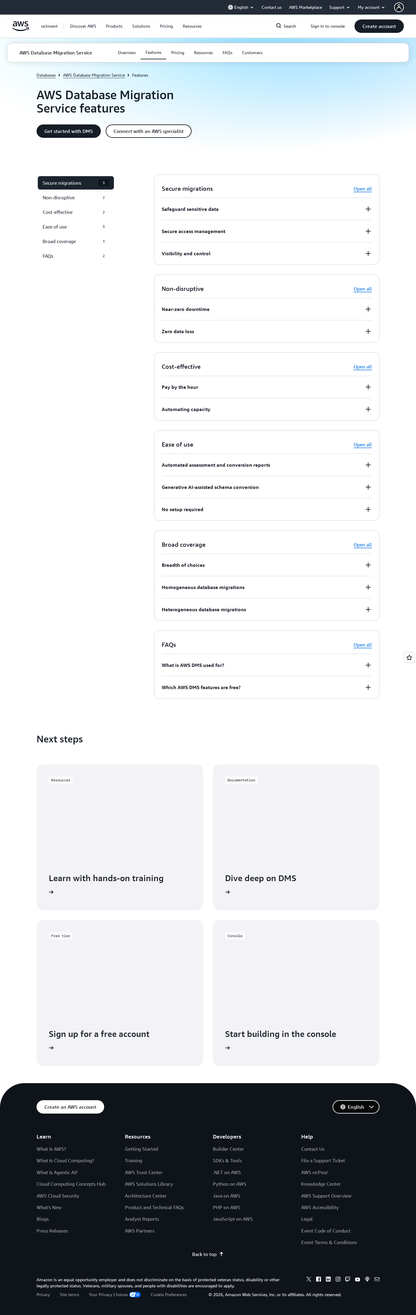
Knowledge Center (321, 1184)
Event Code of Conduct (326, 1231)
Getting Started (141, 1149)
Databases (46, 75)
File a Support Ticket (323, 1160)
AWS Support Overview (326, 1196)
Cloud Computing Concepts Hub (71, 1184)
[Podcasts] (367, 1280)
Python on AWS (229, 1184)
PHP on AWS (226, 1207)
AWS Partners (139, 1231)
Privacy (43, 1294)
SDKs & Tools (227, 1160)
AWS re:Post (314, 1172)
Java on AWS (226, 1196)
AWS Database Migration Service (94, 75)
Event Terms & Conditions (329, 1242)
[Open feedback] (409, 657)
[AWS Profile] (399, 7)
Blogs (43, 1219)
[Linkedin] (328, 1280)
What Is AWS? (51, 1149)
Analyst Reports (142, 1219)
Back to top (204, 1254)
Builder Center (228, 1149)
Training (133, 1160)
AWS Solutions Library (149, 1184)
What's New (49, 1207)
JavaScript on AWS (233, 1219)
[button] (83, 26)
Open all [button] (363, 189)
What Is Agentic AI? (57, 1172)
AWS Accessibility (320, 1207)
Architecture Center (146, 1196)
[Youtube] (357, 1280)
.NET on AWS (227, 1172)
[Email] (377, 1280)
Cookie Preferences (169, 1294)
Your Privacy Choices (108, 1294)
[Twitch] (347, 1280)
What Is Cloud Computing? (65, 1160)
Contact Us (313, 1149)
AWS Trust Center (144, 1172)
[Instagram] (338, 1280)
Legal (307, 1219)
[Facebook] (318, 1280)
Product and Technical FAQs (154, 1207)
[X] (308, 1280)
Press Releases (52, 1231)
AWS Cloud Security (58, 1196)
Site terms (69, 1294)
